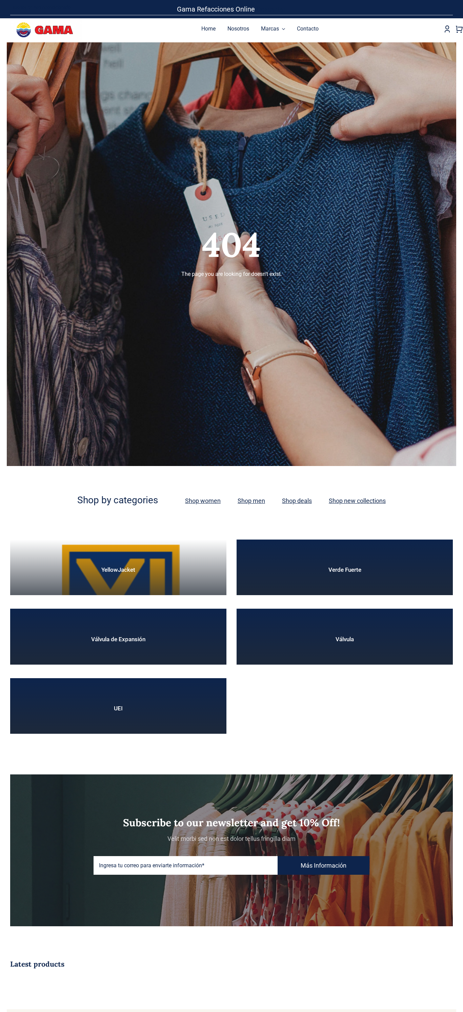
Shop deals (297, 500)
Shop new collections (357, 500)
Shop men (251, 500)
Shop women (203, 500)
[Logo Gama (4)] (46, 20)
